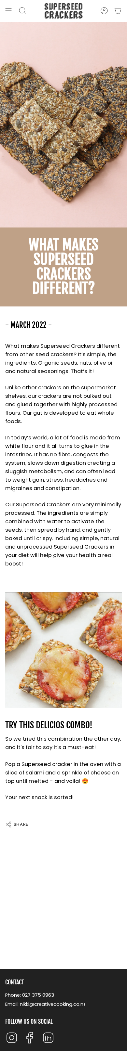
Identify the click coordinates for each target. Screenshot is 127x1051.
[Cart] (118, 11)
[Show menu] (8, 11)
